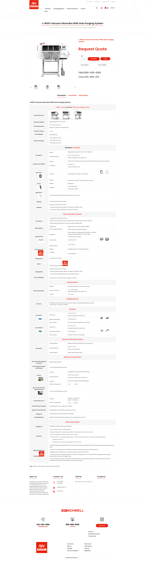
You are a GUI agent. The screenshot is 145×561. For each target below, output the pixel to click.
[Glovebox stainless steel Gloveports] (101, 174)
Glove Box (56, 27)
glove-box (69, 445)
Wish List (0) (97, 1)
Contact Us (70, 544)
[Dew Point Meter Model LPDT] (101, 332)
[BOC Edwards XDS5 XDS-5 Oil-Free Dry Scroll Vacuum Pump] (107, 241)
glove (42, 466)
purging (54, 466)
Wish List (87, 548)
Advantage (83, 95)
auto (50, 466)
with (48, 466)
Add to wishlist (85, 65)
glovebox (87, 371)
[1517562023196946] (55, 119)
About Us (90, 531)
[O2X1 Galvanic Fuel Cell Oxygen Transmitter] (107, 320)
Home (51, 27)
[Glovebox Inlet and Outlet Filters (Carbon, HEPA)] (40, 198)
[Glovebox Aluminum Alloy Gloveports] (40, 178)
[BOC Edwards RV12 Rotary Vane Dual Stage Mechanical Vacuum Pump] (41, 242)
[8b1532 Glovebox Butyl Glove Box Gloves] (40, 189)
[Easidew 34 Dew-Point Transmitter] (107, 332)
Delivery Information (94, 534)
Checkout (113, 1)
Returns (69, 546)
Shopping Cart (105, 1)
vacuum (39, 466)
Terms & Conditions (72, 550)
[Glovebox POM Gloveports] (107, 174)
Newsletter (88, 550)
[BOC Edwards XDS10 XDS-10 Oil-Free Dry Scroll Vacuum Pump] (101, 241)
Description (61, 95)
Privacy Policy (92, 536)
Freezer (39, 375)
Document (72, 95)
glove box (93, 458)
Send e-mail (102, 525)
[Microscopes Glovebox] (40, 395)
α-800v (34, 466)
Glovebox (69, 107)
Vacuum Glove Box (64, 27)
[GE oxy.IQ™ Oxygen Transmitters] (101, 320)
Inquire (105, 59)
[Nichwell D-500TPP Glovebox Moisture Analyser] (40, 333)
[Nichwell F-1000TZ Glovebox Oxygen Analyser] (40, 321)
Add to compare (102, 65)
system (58, 466)
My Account (89, 1)
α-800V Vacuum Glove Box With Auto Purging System (82, 27)
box (45, 466)
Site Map (69, 548)
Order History (88, 546)
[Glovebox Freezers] (40, 381)
